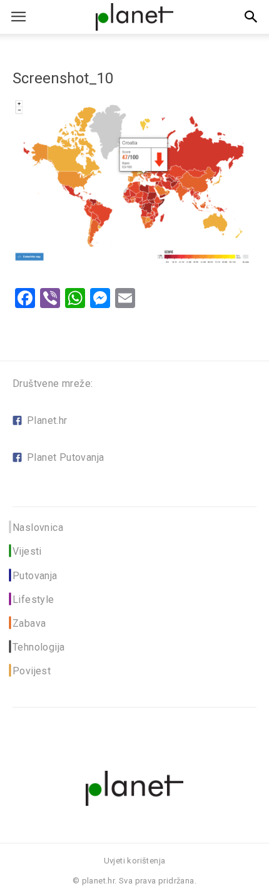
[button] (251, 17)
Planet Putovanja (65, 457)
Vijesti (27, 551)
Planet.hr (47, 420)
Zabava (29, 623)
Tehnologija (38, 647)
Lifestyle (33, 599)
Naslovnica (38, 527)
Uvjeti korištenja (135, 860)
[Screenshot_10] (134, 262)
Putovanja (35, 576)
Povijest (32, 671)
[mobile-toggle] (18, 17)
